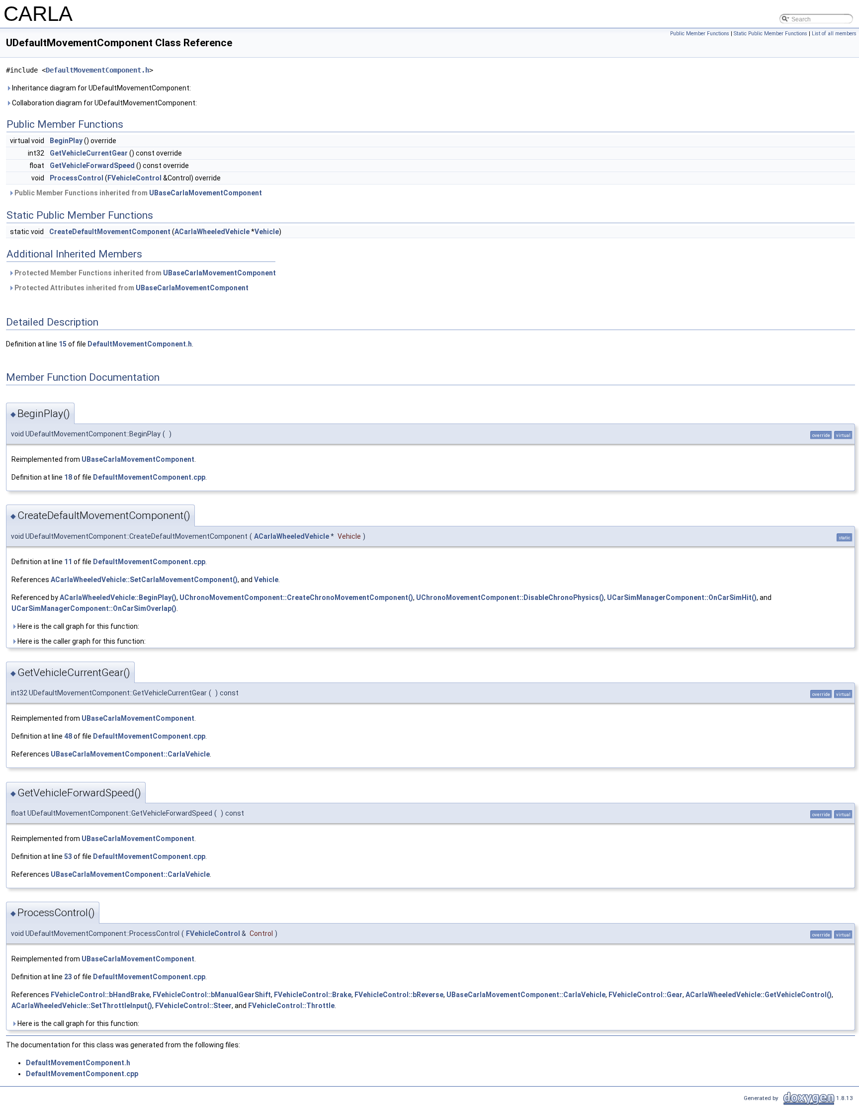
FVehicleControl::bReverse (398, 995)
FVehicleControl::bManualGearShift (212, 995)
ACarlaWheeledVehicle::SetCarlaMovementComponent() (144, 580)
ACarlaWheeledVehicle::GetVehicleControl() (759, 995)
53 (68, 856)
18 (68, 477)
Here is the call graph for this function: (77, 626)
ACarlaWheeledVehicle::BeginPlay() (118, 597)
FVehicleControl (134, 178)
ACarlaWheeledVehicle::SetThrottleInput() (81, 1006)
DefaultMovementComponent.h (97, 70)
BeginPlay (66, 141)
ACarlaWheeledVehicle (212, 232)
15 (63, 344)
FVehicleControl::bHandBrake (100, 995)
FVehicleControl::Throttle (291, 1006)
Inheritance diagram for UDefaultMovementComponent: (100, 88)
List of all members (834, 33)
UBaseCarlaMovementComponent (205, 193)
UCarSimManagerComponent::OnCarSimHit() (682, 597)
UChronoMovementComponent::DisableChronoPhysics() (510, 597)
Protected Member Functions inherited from (144, 273)
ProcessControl (76, 178)
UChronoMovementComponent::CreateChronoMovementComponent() (296, 597)
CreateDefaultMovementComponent (110, 232)
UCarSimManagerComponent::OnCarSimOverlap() (93, 608)
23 (68, 977)
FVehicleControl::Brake (312, 995)
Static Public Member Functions (770, 33)
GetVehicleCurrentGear (89, 153)
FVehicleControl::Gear (645, 995)
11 (68, 562)
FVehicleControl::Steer (193, 1006)
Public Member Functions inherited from (137, 193)
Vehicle (267, 232)
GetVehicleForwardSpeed (92, 166)
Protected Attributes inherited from (131, 288)
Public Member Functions (699, 33)
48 (68, 736)
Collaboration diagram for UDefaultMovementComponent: (103, 103)
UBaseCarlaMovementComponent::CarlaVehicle (130, 754)
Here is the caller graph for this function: (81, 641)
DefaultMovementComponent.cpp (149, 477)
